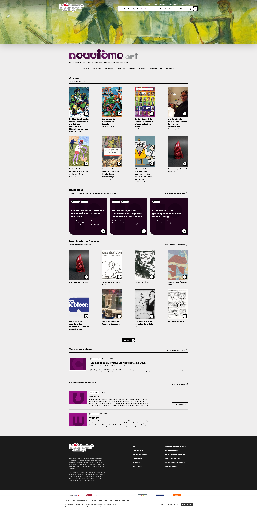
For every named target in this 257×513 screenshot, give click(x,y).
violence (94, 396)
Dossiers (142, 68)
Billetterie (185, 4)
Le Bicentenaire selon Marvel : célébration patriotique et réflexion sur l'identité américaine (79, 124)
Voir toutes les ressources (175, 193)
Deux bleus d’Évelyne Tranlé (177, 283)
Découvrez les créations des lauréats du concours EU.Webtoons (79, 325)
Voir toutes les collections (175, 245)
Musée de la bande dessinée (175, 446)
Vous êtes (184, 9)
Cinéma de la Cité (171, 450)
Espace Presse (138, 458)
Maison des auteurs (172, 458)
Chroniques (121, 68)
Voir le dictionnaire (178, 384)
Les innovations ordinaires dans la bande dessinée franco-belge (110, 173)
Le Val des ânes (142, 282)
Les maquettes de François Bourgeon (111, 322)
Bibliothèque (173, 4)
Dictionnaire (170, 68)
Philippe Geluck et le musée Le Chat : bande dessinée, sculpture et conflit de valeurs (144, 174)
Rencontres (109, 68)
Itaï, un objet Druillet (177, 169)
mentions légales (100, 507)
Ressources (97, 68)
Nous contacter (138, 466)
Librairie (162, 4)
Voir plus (127, 340)
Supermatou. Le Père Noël (112, 283)
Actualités (136, 462)
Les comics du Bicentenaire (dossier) (108, 121)
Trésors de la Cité (155, 68)
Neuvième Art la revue (149, 9)
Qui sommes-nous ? (140, 454)
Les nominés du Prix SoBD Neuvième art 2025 (118, 362)
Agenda (136, 9)
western (94, 417)
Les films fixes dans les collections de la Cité (144, 324)
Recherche (195, 8)
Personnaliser (173, 504)
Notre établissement (168, 9)
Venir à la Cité (125, 9)
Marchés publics (171, 466)
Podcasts (132, 68)
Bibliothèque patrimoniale (175, 462)
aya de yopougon (176, 321)
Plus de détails (180, 371)
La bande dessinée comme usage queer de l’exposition (78, 171)
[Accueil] (71, 7)
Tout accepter (187, 504)
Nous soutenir (152, 4)
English (195, 4)
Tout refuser (158, 504)
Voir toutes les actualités (175, 350)
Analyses (86, 68)
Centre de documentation (175, 454)
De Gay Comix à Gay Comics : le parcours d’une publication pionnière (144, 123)
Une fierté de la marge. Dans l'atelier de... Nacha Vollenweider (177, 123)
